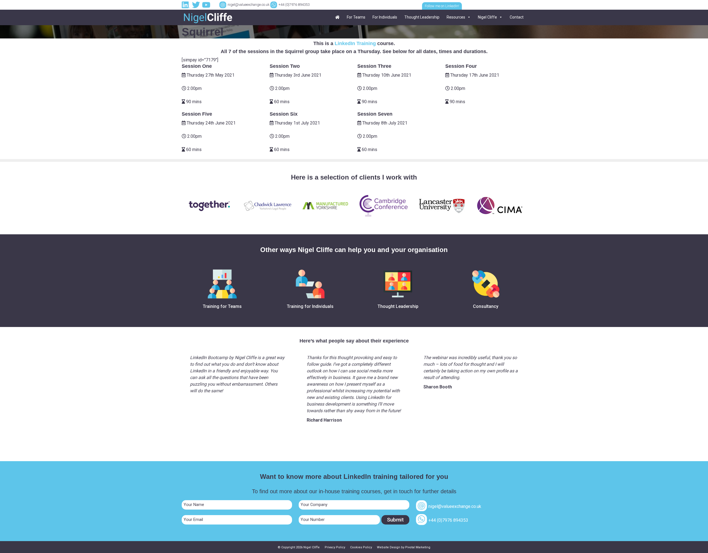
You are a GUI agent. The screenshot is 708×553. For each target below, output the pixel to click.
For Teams (356, 17)
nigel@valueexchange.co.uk (248, 4)
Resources (456, 17)
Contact (517, 17)
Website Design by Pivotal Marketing (403, 547)
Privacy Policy (335, 547)
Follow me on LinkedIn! (442, 6)
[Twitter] (196, 4)
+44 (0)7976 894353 (293, 4)
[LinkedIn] (186, 4)
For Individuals (385, 17)
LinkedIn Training (355, 43)
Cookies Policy (361, 547)
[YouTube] (207, 4)
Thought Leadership (421, 17)
